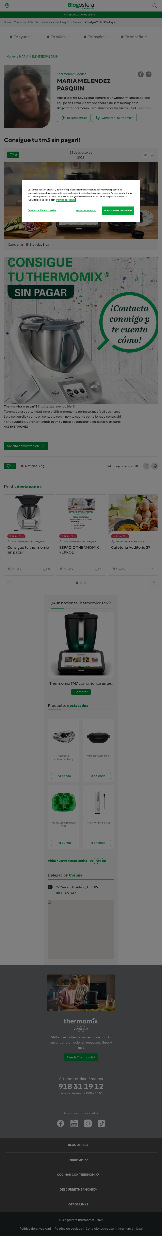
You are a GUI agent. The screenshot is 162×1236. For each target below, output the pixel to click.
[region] (81, 201)
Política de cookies (65, 199)
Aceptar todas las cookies (118, 210)
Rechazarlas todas (86, 210)
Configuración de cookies (42, 210)
